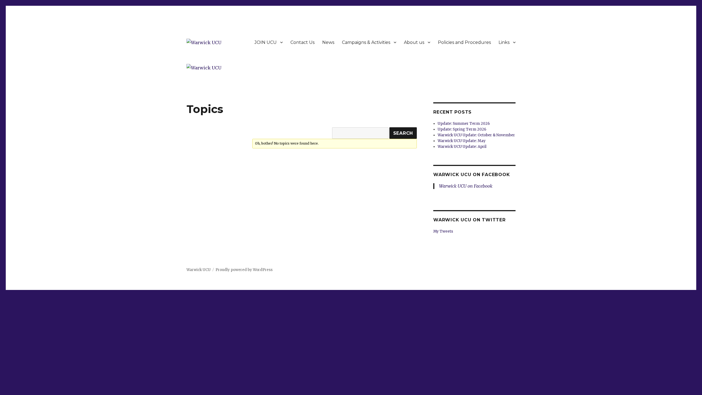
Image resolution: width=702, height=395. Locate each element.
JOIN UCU (265, 42)
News (328, 42)
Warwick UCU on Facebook (471, 174)
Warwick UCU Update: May (462, 141)
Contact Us (302, 42)
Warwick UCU (198, 269)
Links (504, 42)
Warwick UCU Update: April (462, 146)
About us (414, 42)
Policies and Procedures (464, 42)
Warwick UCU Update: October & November (476, 135)
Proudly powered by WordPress (244, 269)
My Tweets (443, 231)
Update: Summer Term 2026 (464, 123)
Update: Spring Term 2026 (462, 129)
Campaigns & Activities (366, 42)
